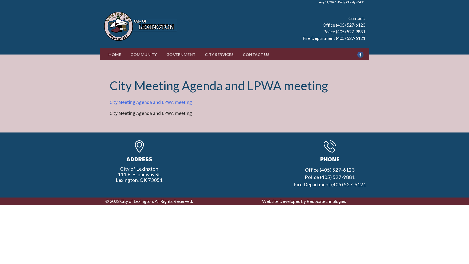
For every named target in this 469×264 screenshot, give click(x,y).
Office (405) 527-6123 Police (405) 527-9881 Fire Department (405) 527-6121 (334, 31)
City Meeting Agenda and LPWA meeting (151, 102)
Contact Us (256, 54)
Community (143, 54)
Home (114, 54)
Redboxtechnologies (326, 201)
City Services (219, 54)
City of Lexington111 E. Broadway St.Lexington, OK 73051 (139, 174)
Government (181, 54)
